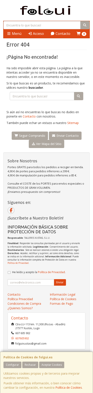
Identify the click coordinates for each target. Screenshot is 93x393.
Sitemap (73, 123)
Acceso (38, 33)
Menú (16, 33)
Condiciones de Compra (24, 303)
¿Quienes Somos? (20, 308)
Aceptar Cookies (52, 365)
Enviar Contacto (67, 136)
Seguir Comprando (31, 136)
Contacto (62, 33)
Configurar (12, 365)
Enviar (60, 282)
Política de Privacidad (18, 262)
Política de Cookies (68, 387)
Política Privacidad (20, 299)
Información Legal (62, 294)
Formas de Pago (61, 303)
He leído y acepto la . (39, 272)
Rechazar (30, 365)
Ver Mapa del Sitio (48, 144)
